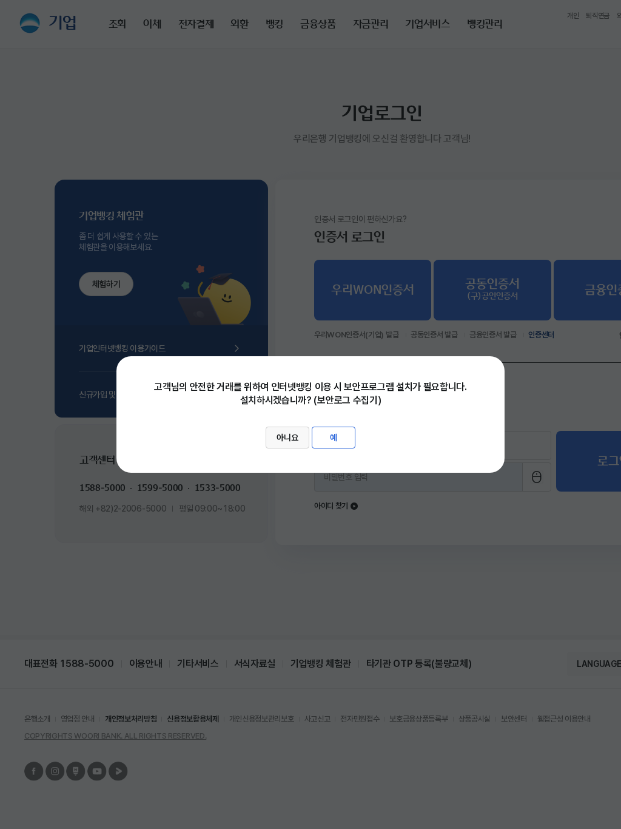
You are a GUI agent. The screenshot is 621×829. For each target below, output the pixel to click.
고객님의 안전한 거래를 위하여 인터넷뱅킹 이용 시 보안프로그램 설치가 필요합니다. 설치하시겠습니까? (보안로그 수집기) (310, 412)
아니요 (287, 437)
